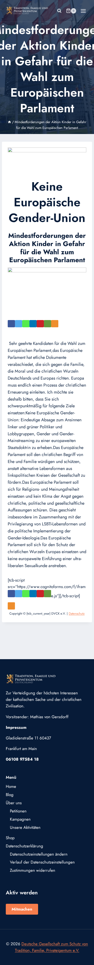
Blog (9, 794)
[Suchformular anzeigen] (59, 11)
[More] (59, 326)
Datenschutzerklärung (24, 846)
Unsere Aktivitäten (25, 827)
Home (11, 786)
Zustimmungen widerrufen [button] (32, 870)
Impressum (16, 727)
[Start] (9, 122)
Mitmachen (22, 909)
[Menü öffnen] (83, 11)
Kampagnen (20, 819)
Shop (10, 838)
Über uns (14, 803)
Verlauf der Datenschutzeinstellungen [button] (42, 862)
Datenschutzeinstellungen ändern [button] (38, 854)
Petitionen (18, 811)
